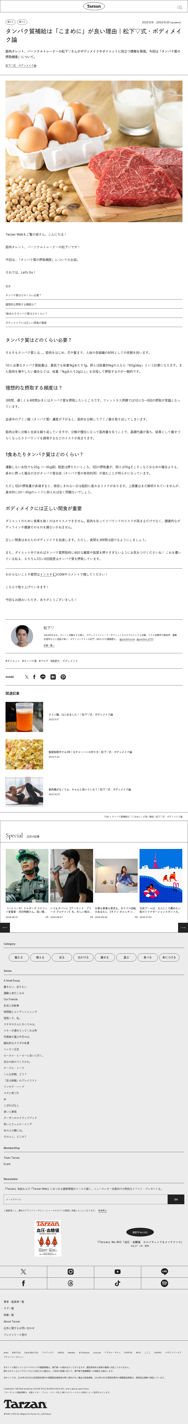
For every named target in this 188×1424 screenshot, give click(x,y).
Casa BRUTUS (31, 1352)
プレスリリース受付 (15, 1334)
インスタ (46, 574)
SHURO (158, 1352)
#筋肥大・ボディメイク (64, 660)
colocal (97, 1352)
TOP (106, 816)
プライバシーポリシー (14, 1357)
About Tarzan (12, 1321)
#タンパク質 (29, 660)
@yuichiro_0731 (145, 639)
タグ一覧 (9, 1308)
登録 (176, 1199)
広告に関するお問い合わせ (19, 1328)
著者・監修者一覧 (14, 1301)
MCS (138, 1352)
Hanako (71, 1352)
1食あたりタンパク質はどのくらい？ (27, 313)
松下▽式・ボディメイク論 (21, 65)
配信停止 (102, 1210)
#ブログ (43, 660)
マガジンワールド (173, 1352)
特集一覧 (9, 1314)
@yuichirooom (127, 639)
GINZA (61, 1352)
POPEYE (128, 1352)
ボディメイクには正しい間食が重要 (26, 322)
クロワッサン (48, 1352)
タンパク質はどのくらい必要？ (23, 295)
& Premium (84, 1352)
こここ (147, 1352)
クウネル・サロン (112, 1352)
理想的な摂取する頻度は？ (21, 304)
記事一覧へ (49, 645)
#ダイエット (13, 660)
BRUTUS (16, 1352)
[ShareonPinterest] (63, 677)
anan (6, 1352)
